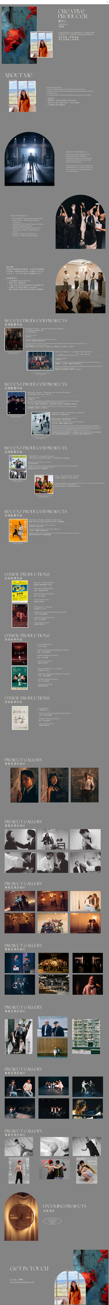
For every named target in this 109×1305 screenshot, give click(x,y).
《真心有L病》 (85, 354)
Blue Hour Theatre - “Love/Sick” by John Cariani (73, 352)
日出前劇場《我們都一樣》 (34, 330)
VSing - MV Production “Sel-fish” (67, 476)
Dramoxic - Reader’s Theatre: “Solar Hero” (45, 520)
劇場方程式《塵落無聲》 (60, 414)
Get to (52, 1219)
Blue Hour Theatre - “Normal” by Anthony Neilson (44, 329)
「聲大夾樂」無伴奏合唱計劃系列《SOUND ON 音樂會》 (49, 458)
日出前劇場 (59, 355)
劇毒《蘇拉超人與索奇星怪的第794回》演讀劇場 (46, 521)
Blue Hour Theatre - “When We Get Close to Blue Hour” (49, 392)
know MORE (52, 1221)
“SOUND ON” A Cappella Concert (41, 456)
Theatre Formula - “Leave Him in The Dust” (68, 413)
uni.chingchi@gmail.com (22, 1282)
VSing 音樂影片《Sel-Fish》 (67, 478)
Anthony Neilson (39, 347)
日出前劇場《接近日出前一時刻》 (40, 394)
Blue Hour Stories (69, 355)
